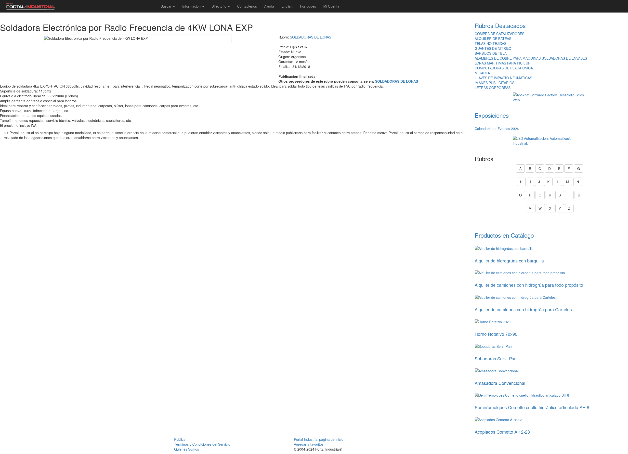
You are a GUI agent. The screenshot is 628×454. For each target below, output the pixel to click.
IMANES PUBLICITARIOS (494, 82)
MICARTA (482, 72)
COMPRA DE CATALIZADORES (499, 33)
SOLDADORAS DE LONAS (310, 37)
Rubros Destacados (500, 25)
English (287, 6)
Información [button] (192, 6)
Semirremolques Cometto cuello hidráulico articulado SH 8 (532, 407)
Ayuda (269, 6)
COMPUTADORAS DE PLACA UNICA (504, 67)
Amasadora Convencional (500, 383)
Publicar (180, 439)
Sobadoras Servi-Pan (496, 358)
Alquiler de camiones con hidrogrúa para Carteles (523, 309)
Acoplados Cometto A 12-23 (502, 431)
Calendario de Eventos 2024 (497, 128)
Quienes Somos (186, 449)
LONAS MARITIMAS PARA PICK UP (502, 63)
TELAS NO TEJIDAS (490, 43)
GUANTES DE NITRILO (493, 48)
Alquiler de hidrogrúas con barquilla (509, 260)
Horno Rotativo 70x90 (496, 334)
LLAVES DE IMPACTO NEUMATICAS (503, 77)
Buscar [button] (166, 6)
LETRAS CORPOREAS (492, 87)
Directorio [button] (219, 6)
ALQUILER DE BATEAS (493, 38)
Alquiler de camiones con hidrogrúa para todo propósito (529, 285)
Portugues (308, 6)
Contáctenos (247, 6)
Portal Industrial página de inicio (318, 439)
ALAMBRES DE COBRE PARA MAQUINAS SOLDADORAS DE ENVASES (531, 58)
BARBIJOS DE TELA (491, 53)
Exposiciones (492, 115)
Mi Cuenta (331, 6)
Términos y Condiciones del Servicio (202, 444)
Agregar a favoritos (309, 444)
